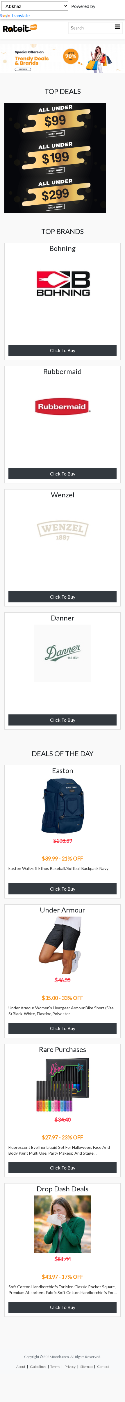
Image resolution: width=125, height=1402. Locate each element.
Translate (20, 15)
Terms (55, 1366)
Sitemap (86, 1366)
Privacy (70, 1366)
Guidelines (38, 1366)
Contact (103, 1366)
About (20, 1366)
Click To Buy (62, 350)
